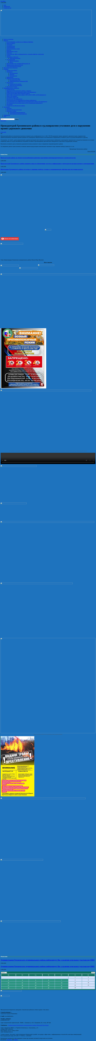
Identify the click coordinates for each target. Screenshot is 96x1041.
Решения (12, 74)
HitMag (16, 1039)
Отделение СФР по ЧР (12, 97)
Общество (9, 52)
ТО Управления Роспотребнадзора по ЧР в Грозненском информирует (25, 103)
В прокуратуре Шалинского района (16, 105)
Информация (10, 77)
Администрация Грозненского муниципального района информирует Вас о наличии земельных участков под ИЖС (48, 960)
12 (35, 982)
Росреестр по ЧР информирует (14, 99)
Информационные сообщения (11, 88)
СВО (5, 5)
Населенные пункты (12, 86)
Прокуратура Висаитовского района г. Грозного (19, 90)
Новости (6, 40)
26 (35, 987)
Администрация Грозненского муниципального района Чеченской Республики (28, 1025)
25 (22, 987)
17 (8, 985)
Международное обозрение (11, 67)
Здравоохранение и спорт (13, 48)
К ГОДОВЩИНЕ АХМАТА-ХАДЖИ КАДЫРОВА (20, 42)
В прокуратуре (7, 8)
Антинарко (9, 44)
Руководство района (12, 70)
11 (22, 982)
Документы (10, 71)
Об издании (7, 107)
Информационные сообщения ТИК (19, 81)
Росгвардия (9, 104)
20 (48, 985)
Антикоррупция (11, 46)
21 (61, 985)
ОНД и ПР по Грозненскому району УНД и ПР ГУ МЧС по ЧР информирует (26, 94)
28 (61, 987)
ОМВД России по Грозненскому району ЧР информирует (21, 92)
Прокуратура (10, 82)
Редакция (9, 108)
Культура (9, 50)
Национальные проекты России (15, 65)
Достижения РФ (11, 59)
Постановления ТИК (15, 80)
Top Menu (3, 1)
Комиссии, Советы (11, 111)
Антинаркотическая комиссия (17, 112)
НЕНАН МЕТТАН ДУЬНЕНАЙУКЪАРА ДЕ (18, 63)
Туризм (8, 55)
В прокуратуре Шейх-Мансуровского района (18, 93)
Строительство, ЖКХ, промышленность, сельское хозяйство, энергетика (25, 54)
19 (35, 985)
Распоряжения (13, 75)
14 (61, 982)
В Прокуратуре (10, 89)
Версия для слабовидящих (11, 238)
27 (48, 987)
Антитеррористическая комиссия (18, 113)
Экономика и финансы (12, 57)
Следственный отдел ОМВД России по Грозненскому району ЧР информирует (27, 101)
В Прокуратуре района (15, 84)
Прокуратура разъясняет (16, 85)
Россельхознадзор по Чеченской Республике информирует (21, 100)
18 (22, 985)
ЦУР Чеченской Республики (14, 66)
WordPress (9, 1039)
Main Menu (3, 120)
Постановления (14, 73)
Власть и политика (8, 39)
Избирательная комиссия (13, 78)
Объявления (7, 6)
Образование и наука (12, 51)
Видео (11, 62)
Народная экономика (15, 58)
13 (48, 982)
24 (8, 987)
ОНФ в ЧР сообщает (12, 96)
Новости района (11, 43)
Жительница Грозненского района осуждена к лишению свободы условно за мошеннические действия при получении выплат (42, 169)
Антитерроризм (11, 47)
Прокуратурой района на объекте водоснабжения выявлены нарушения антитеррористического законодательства (38, 158)
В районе (6, 69)
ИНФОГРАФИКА (14, 61)
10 (8, 982)
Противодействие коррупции (14, 109)
